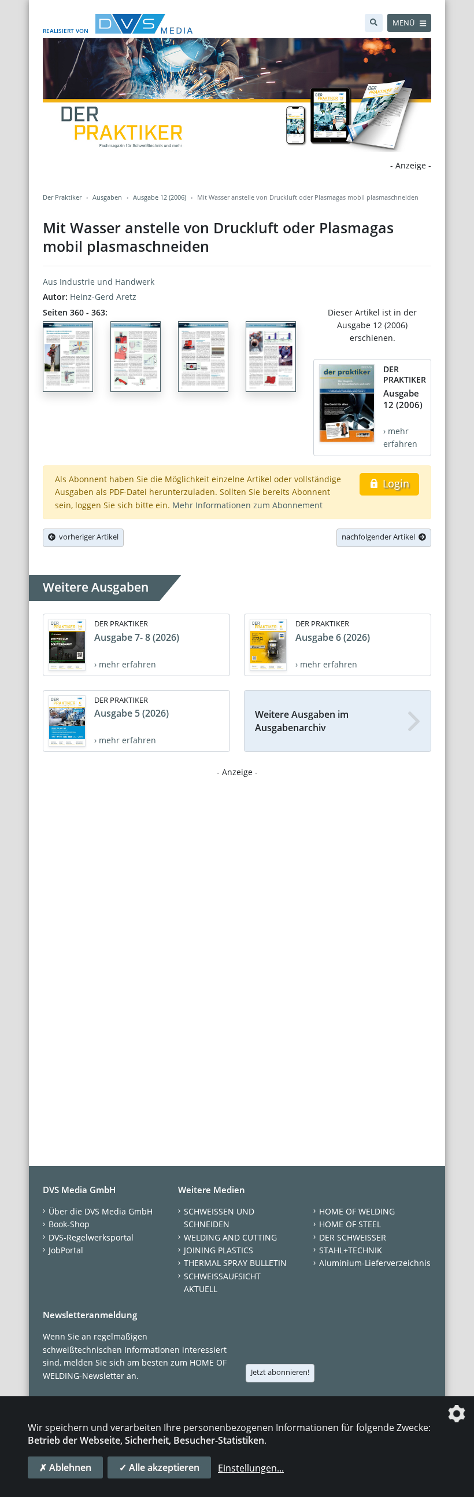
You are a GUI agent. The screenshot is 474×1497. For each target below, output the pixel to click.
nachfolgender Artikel (380, 536)
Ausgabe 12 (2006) (159, 197)
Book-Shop (69, 1224)
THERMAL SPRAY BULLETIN (235, 1262)
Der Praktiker (62, 197)
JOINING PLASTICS (218, 1250)
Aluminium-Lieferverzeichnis (375, 1262)
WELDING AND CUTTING (230, 1237)
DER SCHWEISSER (352, 1237)
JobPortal (66, 1250)
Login (394, 483)
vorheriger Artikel (86, 536)
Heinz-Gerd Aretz (103, 296)
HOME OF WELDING (357, 1211)
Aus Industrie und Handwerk (98, 281)
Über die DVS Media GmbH (101, 1211)
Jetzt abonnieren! (280, 1372)
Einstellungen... (251, 1468)
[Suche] (374, 23)
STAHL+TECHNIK (350, 1250)
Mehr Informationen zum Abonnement (247, 505)
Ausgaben (107, 197)
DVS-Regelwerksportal (91, 1237)
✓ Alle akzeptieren (159, 1467)
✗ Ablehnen (65, 1467)
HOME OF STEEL (350, 1224)
